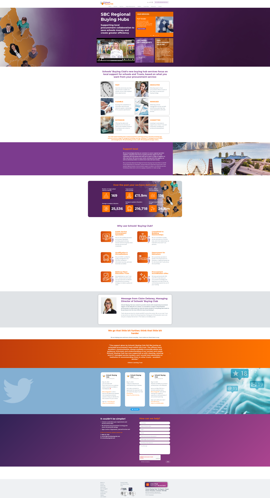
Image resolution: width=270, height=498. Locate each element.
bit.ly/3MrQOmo (155, 401)
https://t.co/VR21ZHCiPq (133, 395)
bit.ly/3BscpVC (111, 401)
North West (103, 487)
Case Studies (103, 496)
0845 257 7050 (105, 434)
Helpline (102, 495)
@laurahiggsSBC (106, 392)
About (110, 6)
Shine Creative (151, 494)
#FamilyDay (130, 393)
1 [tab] (150, 35)
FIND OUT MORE (141, 57)
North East (102, 485)
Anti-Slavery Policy (124, 484)
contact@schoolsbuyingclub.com (111, 436)
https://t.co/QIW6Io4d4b (157, 403)
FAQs (121, 485)
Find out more (141, 30)
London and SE (103, 492)
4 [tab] (155, 35)
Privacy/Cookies (124, 482)
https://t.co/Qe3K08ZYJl (108, 403)
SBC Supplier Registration (161, 2)
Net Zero (121, 6)
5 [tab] (156, 35)
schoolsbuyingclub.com (108, 438)
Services (115, 6)
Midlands (102, 490)
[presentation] (150, 457)
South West (103, 493)
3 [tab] (153, 35)
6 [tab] (158, 35)
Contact (160, 6)
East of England (103, 488)
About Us (102, 482)
